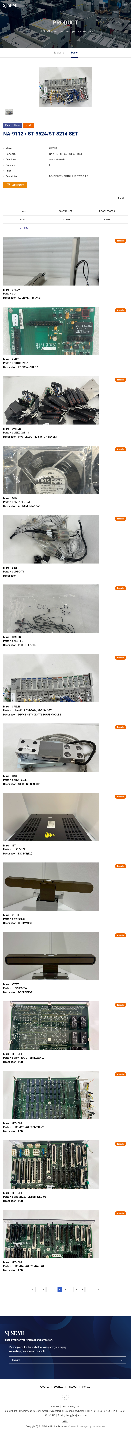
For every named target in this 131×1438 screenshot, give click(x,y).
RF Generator (107, 211)
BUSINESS (58, 1387)
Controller (66, 211)
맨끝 (98, 1289)
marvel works (98, 1426)
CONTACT (86, 1387)
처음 (32, 1289)
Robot (24, 219)
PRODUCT (72, 1387)
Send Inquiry (17, 184)
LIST (121, 197)
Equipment (60, 52)
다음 (93, 1289)
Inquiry (16, 1360)
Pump (107, 219)
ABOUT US (44, 1387)
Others (24, 228)
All (24, 211)
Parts (74, 52)
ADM (64, 1421)
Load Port (65, 219)
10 (87, 1289)
